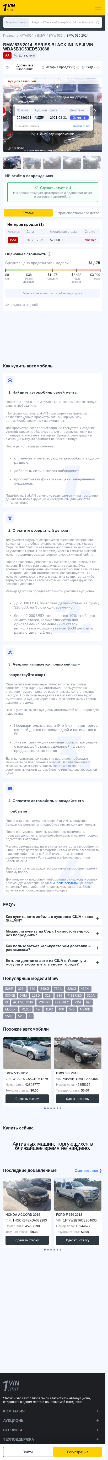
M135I (25, 1009)
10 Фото (18, 148)
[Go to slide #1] (12, 162)
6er (88, 1002)
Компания (14, 1411)
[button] (16, 22)
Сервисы (12, 1430)
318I (48, 995)
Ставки (28, 213)
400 (61, 1009)
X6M (23, 995)
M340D (85, 1009)
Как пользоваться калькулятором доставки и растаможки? (48, 948)
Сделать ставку (27, 1099)
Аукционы (14, 1420)
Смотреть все (81, 125)
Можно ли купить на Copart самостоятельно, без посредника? (47, 933)
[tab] (45, 1108)
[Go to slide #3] (52, 162)
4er (38, 1009)
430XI (85, 989)
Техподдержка (18, 1439)
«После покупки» (65, 883)
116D (49, 1009)
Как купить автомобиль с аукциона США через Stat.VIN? (49, 918)
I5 (30, 1016)
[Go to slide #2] (32, 162)
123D (36, 995)
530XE (10, 995)
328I (21, 989)
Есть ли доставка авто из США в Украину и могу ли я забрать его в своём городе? (46, 962)
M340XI (44, 1002)
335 (59, 995)
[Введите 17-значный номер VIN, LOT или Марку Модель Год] (98, 22)
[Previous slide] (10, 111)
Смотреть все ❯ (88, 1170)
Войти (28, 1452)
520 (21, 1016)
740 (32, 989)
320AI (91, 995)
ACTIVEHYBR (23, 1002)
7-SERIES (74, 995)
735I (77, 1002)
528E (9, 989)
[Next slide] (95, 111)
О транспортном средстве (77, 213)
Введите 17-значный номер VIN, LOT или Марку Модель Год (64, 22)
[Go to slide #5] (92, 162)
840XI (44, 989)
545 (72, 1009)
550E (9, 1016)
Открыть (79, 118)
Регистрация (78, 1452)
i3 (6, 1002)
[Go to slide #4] (72, 162)
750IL (58, 989)
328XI (71, 989)
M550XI (10, 1009)
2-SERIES (62, 1002)
